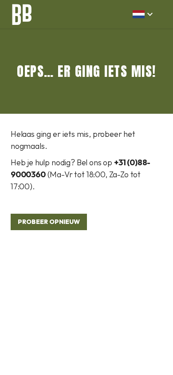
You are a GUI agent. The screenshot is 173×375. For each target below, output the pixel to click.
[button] (144, 14)
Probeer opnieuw (49, 222)
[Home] (21, 14)
